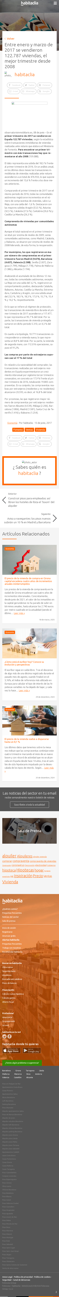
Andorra (38, 1074)
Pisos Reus (6, 1227)
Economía (12, 423)
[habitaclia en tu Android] (32, 1052)
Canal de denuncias (21, 1280)
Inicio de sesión (9, 928)
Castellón (17, 1077)
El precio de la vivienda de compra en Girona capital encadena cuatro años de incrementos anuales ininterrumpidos (28, 581)
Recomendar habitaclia (12, 952)
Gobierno (51, 865)
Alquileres (25, 856)
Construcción (6, 865)
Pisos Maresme (7, 1108)
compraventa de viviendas (43, 861)
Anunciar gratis (9, 936)
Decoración (30, 865)
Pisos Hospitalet (8, 1210)
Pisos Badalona (7, 1193)
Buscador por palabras (12, 979)
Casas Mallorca (7, 1166)
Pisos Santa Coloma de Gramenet (14, 1265)
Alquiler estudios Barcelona (12, 1121)
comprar (7, 861)
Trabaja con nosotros (11, 948)
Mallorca (5, 1074)
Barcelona (6, 1071)
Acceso (5, 1025)
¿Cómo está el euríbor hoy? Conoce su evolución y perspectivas (24, 663)
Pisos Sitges (6, 1254)
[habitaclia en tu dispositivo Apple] (12, 1052)
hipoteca (9, 870)
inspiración (23, 876)
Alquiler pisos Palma (9, 1142)
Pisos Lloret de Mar (9, 1217)
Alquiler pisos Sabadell (10, 1149)
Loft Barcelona (7, 1101)
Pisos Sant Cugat (8, 1248)
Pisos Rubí (6, 1241)
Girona (18, 1071)
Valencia (5, 1077)
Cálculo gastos (8, 998)
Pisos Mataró (7, 1234)
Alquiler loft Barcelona (10, 1125)
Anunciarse (7, 1017)
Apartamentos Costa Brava (12, 1087)
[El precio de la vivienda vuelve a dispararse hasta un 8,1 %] (29, 720)
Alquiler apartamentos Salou (13, 1111)
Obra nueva (7, 967)
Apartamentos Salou (10, 1094)
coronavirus (18, 865)
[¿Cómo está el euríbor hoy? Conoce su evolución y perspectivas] (29, 643)
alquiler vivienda (40, 857)
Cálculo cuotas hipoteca (13, 994)
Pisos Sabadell (7, 1244)
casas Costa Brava (8, 1155)
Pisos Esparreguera (9, 1179)
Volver (10, 38)
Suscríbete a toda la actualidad (29, 804)
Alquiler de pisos (8, 1118)
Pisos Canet (6, 1200)
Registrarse (7, 932)
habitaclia (25, 74)
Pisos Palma (6, 1220)
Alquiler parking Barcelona (12, 1131)
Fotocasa (6, 1286)
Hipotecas (25, 870)
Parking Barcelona (9, 1104)
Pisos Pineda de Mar (9, 1224)
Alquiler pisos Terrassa (10, 1145)
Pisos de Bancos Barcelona (12, 1114)
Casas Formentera (9, 1159)
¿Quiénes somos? (10, 909)
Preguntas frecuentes (12, 913)
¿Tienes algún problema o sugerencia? (22, 1063)
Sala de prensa (8, 921)
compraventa (21, 861)
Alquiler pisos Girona (10, 1135)
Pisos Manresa (7, 1231)
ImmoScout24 (28, 1286)
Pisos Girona (6, 1183)
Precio (38, 876)
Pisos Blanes (6, 1196)
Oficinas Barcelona (9, 1190)
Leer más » (19, 613)
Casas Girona (7, 1162)
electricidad (41, 865)
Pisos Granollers (8, 1207)
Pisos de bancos (9, 983)
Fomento (18, 429)
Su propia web (8, 1021)
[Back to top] (52, 1290)
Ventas (29, 429)
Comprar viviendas (9, 1176)
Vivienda (40, 429)
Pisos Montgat (7, 1237)
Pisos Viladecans (8, 1261)
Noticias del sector (10, 917)
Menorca (18, 1074)
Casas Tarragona (8, 1169)
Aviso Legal (7, 1277)
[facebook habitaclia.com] (9, 1036)
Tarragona (30, 1071)
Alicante (29, 1077)
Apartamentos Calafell (10, 1152)
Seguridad (6, 1280)
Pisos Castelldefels (9, 1172)
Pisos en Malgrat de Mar (11, 1084)
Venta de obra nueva (10, 1268)
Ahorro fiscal (8, 1002)
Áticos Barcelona (8, 1097)
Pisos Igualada (7, 1213)
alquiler (9, 855)
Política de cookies (42, 1277)
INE (11, 876)
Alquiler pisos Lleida (9, 1138)
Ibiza (28, 1074)
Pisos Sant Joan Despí (10, 1251)
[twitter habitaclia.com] (4, 1036)
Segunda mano (8, 971)
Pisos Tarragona (8, 1258)
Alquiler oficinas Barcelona (12, 1128)
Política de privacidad (23, 1277)
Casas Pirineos (7, 1090)
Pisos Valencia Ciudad (10, 1203)
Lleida (41, 1071)
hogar (39, 870)
